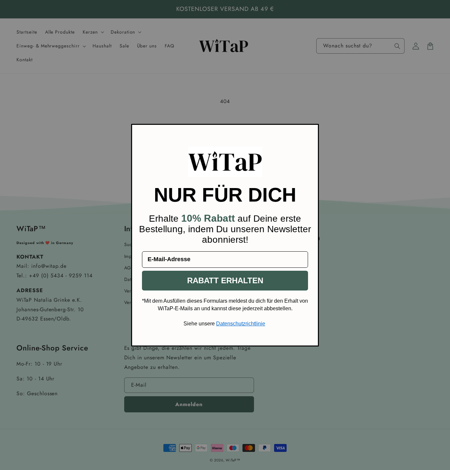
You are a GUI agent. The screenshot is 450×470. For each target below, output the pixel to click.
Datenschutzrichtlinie (240, 323)
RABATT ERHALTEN (225, 280)
